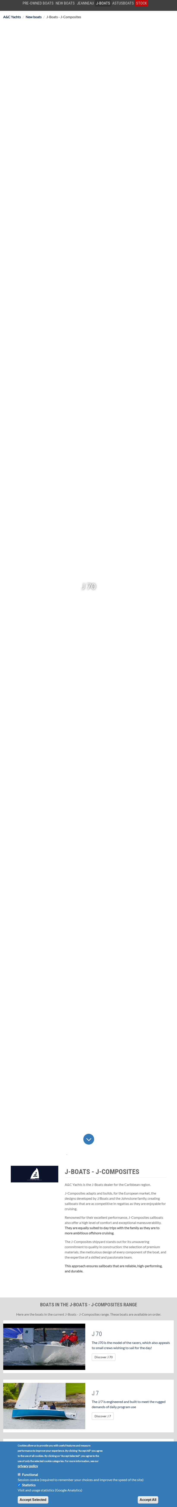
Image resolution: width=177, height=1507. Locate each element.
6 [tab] (110, 1154)
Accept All (148, 1500)
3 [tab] (84, 1154)
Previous (78, 1139)
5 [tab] (101, 1154)
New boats (65, 3)
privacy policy (28, 1466)
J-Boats (103, 3)
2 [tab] (75, 1154)
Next (98, 1139)
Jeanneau (85, 3)
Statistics (29, 1485)
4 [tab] (93, 1154)
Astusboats (123, 3)
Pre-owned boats (38, 3)
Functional (30, 1474)
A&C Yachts (12, 17)
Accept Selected (33, 1500)
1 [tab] (67, 1154)
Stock (141, 3)
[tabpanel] (88, 586)
